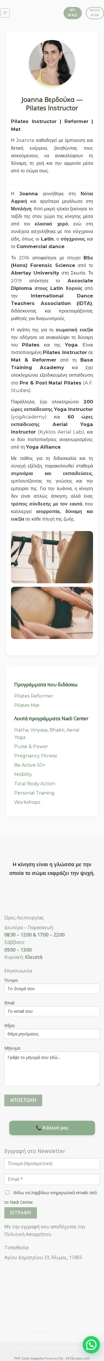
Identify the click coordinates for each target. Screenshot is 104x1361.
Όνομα (11, 980)
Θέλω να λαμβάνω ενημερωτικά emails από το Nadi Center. (50, 1197)
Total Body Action (34, 783)
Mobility (23, 774)
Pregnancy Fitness (35, 756)
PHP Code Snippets (29, 1358)
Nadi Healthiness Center (70, 1348)
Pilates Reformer (33, 696)
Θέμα (9, 1025)
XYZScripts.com (78, 1358)
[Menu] (5, 13)
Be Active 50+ (29, 765)
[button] (91, 1344)
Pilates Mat (27, 705)
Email (9, 1003)
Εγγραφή (20, 1213)
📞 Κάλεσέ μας (52, 1128)
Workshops (27, 802)
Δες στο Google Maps (27, 1331)
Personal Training (34, 793)
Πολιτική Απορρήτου (27, 1234)
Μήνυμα (12, 1048)
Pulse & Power (31, 746)
